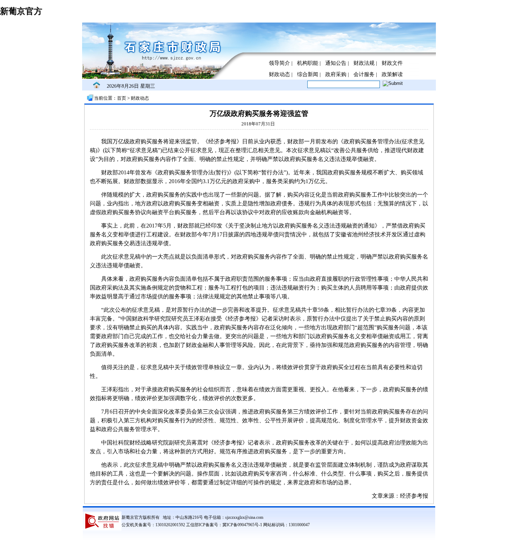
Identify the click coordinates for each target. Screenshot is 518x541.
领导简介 (279, 63)
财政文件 (392, 63)
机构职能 (307, 63)
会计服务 (364, 74)
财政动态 (279, 74)
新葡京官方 (21, 11)
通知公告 (335, 63)
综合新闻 (307, 74)
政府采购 (335, 74)
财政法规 (364, 63)
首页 (122, 98)
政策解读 (392, 74)
